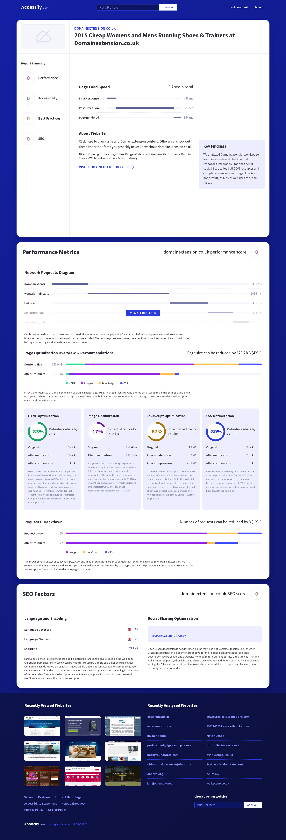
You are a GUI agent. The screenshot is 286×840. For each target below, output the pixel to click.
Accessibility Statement (40, 803)
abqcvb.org (155, 774)
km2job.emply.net (159, 783)
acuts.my (212, 774)
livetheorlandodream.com (224, 764)
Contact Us (62, 797)
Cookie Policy (57, 810)
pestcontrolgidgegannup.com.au (170, 745)
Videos (28, 797)
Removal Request (73, 803)
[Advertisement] (169, 67)
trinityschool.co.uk (219, 755)
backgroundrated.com (163, 755)
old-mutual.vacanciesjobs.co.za (169, 764)
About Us (259, 7)
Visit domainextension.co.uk (104, 167)
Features (44, 797)
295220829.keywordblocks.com (227, 726)
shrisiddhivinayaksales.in (223, 745)
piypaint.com (156, 736)
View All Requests (143, 313)
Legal (78, 797)
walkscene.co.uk (217, 783)
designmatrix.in (158, 716)
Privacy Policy (33, 810)
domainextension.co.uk (95, 28)
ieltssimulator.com (160, 726)
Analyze (168, 7)
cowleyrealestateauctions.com (228, 716)
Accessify (35, 7)
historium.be (215, 736)
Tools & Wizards (239, 7)
